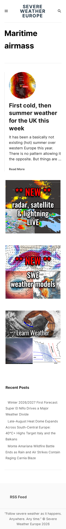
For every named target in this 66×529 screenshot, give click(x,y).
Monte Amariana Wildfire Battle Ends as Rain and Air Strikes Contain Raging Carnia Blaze (33, 452)
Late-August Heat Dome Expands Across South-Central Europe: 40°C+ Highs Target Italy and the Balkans (32, 430)
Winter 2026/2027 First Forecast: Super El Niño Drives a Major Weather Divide (32, 408)
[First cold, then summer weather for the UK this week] (22, 85)
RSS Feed (18, 497)
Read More (17, 169)
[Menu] (6, 11)
